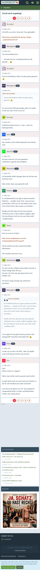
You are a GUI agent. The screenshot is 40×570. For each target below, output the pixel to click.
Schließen (20, 567)
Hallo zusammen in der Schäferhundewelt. (16, 462)
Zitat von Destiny (13, 299)
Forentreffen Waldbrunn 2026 (12, 481)
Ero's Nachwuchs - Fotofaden (11, 475)
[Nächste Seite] (29, 18)
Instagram (7, 539)
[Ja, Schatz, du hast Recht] (20, 510)
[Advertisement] (20, 425)
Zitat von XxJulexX (9, 93)
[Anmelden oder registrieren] (32, 2)
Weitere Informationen (8, 567)
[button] (37, 2)
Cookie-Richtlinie (20, 550)
